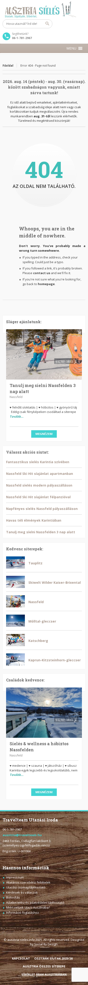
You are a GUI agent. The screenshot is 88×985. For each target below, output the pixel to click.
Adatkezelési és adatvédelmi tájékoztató (35, 902)
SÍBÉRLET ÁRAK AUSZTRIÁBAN (44, 974)
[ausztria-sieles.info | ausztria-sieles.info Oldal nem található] (44, 9)
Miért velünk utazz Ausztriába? (28, 907)
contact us (41, 273)
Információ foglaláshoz (22, 912)
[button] (71, 48)
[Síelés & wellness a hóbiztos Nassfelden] (44, 713)
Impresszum (15, 877)
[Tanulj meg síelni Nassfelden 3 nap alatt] (44, 354)
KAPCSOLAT (21, 958)
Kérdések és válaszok (22, 892)
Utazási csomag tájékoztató (26, 887)
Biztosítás (13, 897)
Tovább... (16, 416)
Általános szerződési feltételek (28, 882)
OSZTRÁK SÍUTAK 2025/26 (53, 958)
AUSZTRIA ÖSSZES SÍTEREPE (44, 966)
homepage (46, 284)
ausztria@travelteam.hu (22, 835)
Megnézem (44, 434)
